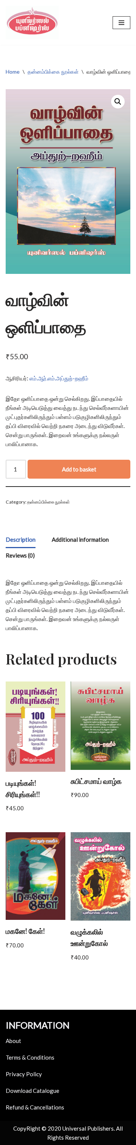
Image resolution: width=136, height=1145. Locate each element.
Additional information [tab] (80, 539)
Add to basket (79, 469)
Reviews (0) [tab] (20, 555)
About (13, 1040)
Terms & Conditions (30, 1057)
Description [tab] (21, 539)
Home (13, 71)
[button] (118, 101)
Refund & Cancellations (35, 1107)
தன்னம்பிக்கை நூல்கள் (53, 71)
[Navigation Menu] (121, 22)
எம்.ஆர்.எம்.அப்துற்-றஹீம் (58, 378)
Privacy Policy (24, 1074)
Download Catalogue (32, 1090)
